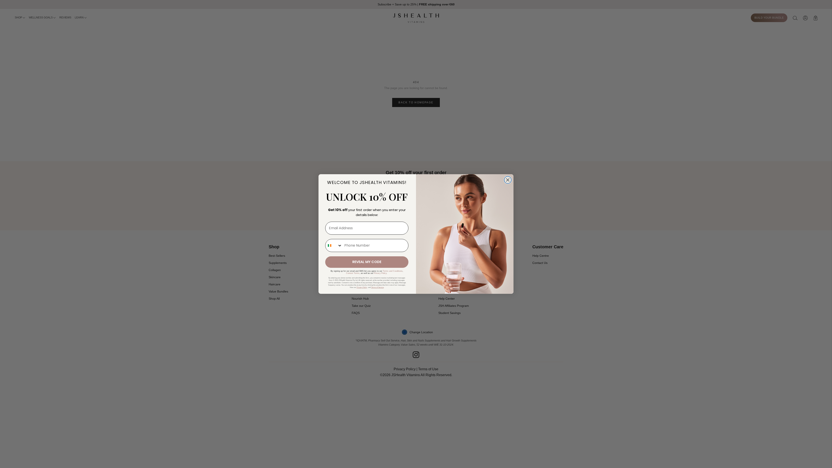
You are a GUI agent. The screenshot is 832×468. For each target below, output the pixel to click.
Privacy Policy (380, 273)
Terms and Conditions (393, 271)
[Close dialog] (507, 180)
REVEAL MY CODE (366, 261)
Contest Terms (352, 273)
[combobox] (333, 245)
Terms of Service (377, 287)
